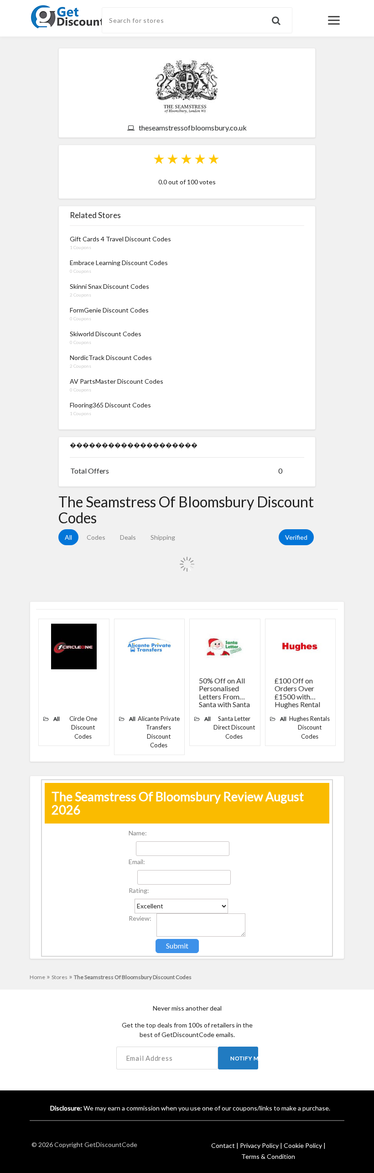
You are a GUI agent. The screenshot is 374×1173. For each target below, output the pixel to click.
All (68, 537)
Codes (96, 537)
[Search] (282, 16)
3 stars (187, 158)
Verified (296, 537)
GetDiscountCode (110, 1144)
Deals (128, 537)
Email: (137, 861)
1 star (159, 158)
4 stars (201, 158)
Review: (140, 918)
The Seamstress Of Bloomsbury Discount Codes (133, 977)
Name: (138, 833)
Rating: (139, 890)
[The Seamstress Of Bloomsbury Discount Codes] (187, 86)
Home (40, 977)
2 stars (173, 158)
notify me (244, 1058)
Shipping (163, 537)
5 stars (214, 158)
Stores (62, 977)
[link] (82, 15)
